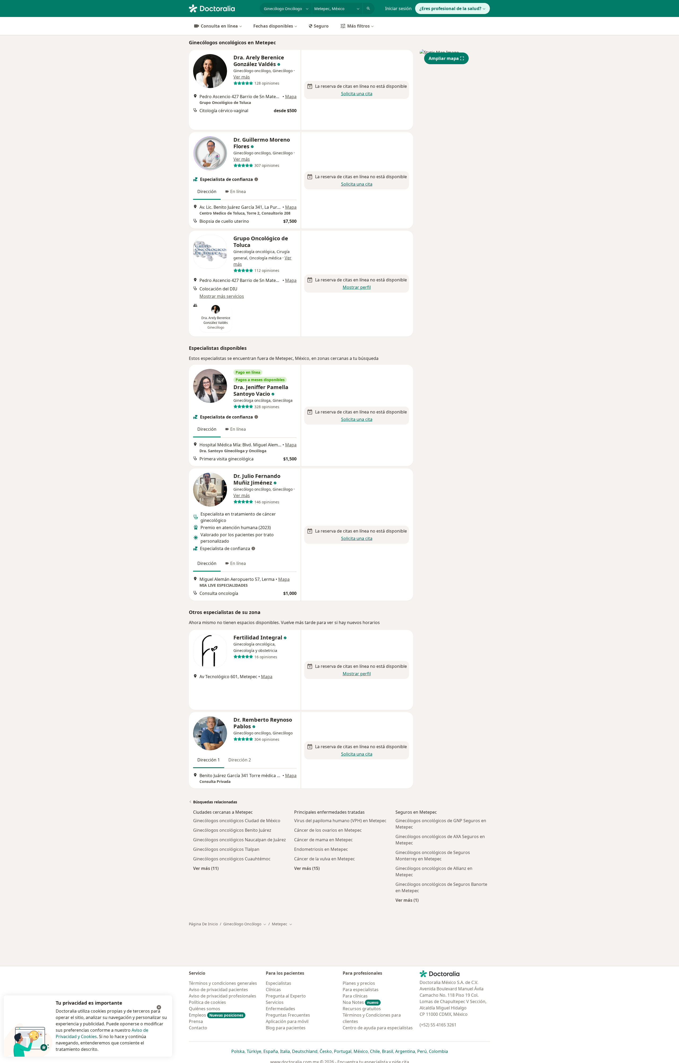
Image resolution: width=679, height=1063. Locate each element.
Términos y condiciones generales (223, 983)
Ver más (241, 77)
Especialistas (278, 983)
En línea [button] (238, 191)
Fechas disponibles (273, 26)
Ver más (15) (307, 868)
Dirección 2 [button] (239, 760)
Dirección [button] (206, 191)
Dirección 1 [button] (208, 760)
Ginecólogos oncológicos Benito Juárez (232, 830)
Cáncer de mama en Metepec (323, 840)
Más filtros (358, 26)
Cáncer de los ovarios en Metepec (328, 830)
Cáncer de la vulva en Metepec (324, 859)
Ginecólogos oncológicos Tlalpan (226, 849)
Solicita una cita (356, 94)
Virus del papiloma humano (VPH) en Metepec (340, 821)
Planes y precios (359, 983)
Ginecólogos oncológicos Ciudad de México (236, 821)
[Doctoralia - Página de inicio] (222, 8)
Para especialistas (360, 989)
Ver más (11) (206, 868)
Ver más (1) (407, 900)
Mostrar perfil (357, 287)
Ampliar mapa (444, 58)
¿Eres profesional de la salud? (450, 8)
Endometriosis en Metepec (321, 849)
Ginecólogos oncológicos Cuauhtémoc (232, 859)
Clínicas (273, 989)
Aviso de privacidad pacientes (218, 989)
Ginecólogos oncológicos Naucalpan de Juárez (239, 840)
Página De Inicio (203, 923)
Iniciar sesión (398, 8)
